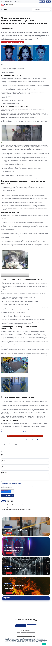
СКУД (9, 100)
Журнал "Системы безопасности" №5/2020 (9, 444)
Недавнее (4, 501)
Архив (12, 501)
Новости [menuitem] (18, 632)
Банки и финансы (16, 443)
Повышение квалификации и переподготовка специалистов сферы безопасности (16, 509)
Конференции (42, 1)
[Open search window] (48, 5)
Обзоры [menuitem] (26, 632)
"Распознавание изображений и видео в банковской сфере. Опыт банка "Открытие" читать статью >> (24, 178)
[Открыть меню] (50, 5)
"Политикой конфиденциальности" (37, 486)
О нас (33, 632)
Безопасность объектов (30, 443)
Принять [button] (44, 643)
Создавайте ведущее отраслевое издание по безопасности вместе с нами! (25, 435)
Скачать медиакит (32, 626)
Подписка (48, 1)
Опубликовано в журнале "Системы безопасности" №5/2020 (13, 431)
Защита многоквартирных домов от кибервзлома (10, 507)
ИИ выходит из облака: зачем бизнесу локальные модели (12, 504)
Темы (8, 501)
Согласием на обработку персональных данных (11, 483)
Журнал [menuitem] (30, 632)
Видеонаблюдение (7, 443)
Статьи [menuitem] (22, 632)
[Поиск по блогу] (49, 9)
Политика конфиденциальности (26, 634)
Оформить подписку (20, 626)
